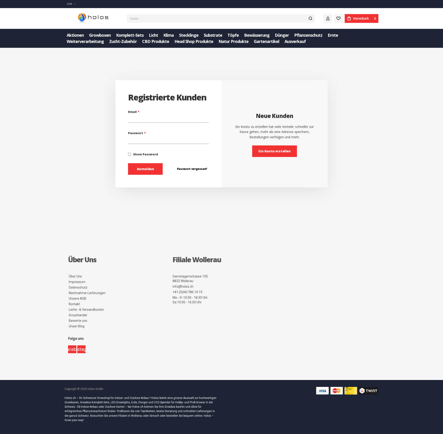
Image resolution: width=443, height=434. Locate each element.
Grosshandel (78, 315)
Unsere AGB (77, 298)
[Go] (310, 18)
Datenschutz (78, 287)
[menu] (221, 38)
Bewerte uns (78, 320)
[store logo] (92, 18)
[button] (71, 4)
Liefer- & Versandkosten (86, 309)
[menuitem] (75, 35)
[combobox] (221, 18)
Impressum (77, 282)
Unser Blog (76, 326)
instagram (81, 349)
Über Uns (75, 276)
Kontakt (74, 304)
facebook (72, 349)
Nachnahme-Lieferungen (87, 293)
